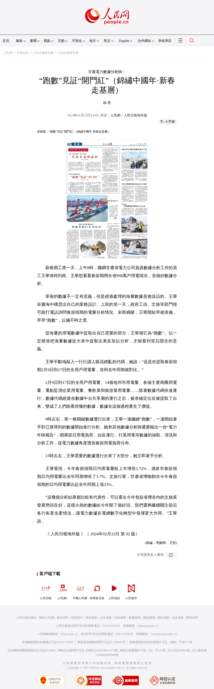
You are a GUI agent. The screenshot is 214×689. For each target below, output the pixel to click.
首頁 (6, 41)
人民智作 (131, 598)
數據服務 (134, 617)
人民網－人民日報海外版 (128, 115)
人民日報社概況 (26, 617)
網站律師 (163, 617)
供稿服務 (120, 617)
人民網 (7, 52)
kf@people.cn (69, 634)
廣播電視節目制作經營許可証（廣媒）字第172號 (160, 642)
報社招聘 (62, 617)
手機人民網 (80, 598)
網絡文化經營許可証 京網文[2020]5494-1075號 (88, 650)
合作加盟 (106, 617)
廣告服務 (91, 617)
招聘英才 (77, 617)
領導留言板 (97, 598)
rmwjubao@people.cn (164, 634)
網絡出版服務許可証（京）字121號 (142, 650)
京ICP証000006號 (179, 650)
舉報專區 (165, 41)
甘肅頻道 (22, 52)
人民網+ (62, 598)
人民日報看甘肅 (43, 52)
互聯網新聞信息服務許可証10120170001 (47, 642)
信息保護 (178, 617)
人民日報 (45, 598)
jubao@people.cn (148, 625)
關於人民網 (46, 617)
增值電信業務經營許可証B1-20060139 (101, 642)
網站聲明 (149, 617)
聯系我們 (192, 617)
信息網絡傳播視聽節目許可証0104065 (32, 650)
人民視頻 (114, 598)
